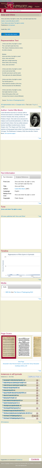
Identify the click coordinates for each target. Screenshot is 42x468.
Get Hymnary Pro (23, 465)
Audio (4, 287)
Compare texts (20, 104)
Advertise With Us (25, 463)
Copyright (7, 463)
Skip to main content (5, 1)
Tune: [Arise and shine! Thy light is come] (12, 23)
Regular (34, 104)
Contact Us (17, 463)
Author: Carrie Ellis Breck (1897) (10, 21)
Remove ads (4, 3)
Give (16, 465)
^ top (39, 106)
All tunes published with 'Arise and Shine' (13, 216)
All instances (5, 422)
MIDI (9, 29)
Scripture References (22, 177)
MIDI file (8, 292)
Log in (30, 6)
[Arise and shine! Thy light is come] (11, 209)
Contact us (19, 459)
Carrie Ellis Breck (20, 188)
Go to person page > (10, 133)
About (2, 463)
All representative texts (8, 104)
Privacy (12, 463)
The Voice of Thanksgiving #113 (15, 100)
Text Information (8, 177)
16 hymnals (11, 25)
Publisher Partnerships (35, 463)
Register (37, 6)
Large (2, 106)
